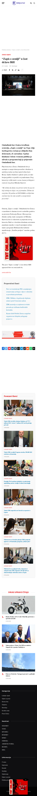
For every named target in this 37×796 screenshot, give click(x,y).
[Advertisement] (18, 27)
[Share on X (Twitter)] (12, 70)
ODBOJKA (5, 741)
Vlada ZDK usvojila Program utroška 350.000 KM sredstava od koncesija (18, 453)
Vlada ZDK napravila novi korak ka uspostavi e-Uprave (17, 511)
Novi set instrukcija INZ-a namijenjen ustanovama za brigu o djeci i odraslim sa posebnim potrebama (19, 291)
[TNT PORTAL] (18, 3)
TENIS (4, 729)
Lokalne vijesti (6, 695)
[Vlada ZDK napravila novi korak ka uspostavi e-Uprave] (18, 497)
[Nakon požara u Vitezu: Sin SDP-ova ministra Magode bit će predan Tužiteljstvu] (18, 633)
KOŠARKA (5, 732)
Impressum (5, 765)
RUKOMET (5, 735)
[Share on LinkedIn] (18, 70)
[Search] (31, 3)
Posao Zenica (5, 713)
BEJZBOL (5, 747)
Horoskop (4, 707)
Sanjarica (4, 704)
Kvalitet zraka (5, 710)
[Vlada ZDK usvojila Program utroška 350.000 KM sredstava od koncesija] (18, 439)
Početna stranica (6, 50)
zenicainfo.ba (6, 272)
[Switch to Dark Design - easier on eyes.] (34, 3)
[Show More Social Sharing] (22, 70)
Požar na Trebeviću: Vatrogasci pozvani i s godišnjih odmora (20, 675)
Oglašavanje (5, 774)
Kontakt (4, 768)
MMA (3, 750)
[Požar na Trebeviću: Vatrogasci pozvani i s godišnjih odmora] (18, 662)
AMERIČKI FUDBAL (8, 744)
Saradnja (4, 771)
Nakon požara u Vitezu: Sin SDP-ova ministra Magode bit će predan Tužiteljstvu (18, 646)
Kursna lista (5, 701)
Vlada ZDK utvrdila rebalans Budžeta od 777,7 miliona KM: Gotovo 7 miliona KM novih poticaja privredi (18, 423)
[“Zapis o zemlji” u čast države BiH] (18, 85)
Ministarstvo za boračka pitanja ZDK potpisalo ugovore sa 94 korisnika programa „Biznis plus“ (17, 540)
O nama (4, 762)
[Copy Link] (15, 70)
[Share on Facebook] (9, 70)
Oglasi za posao (6, 698)
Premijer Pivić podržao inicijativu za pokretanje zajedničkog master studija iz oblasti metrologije (17, 482)
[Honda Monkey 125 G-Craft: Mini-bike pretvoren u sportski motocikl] (18, 605)
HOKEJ (4, 738)
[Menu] (3, 3)
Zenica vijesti (6, 55)
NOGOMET (5, 726)
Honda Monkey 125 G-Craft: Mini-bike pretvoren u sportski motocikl (20, 618)
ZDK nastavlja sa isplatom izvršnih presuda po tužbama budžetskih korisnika (18, 307)
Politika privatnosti (7, 780)
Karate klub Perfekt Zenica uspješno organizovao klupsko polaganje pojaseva (18, 316)
